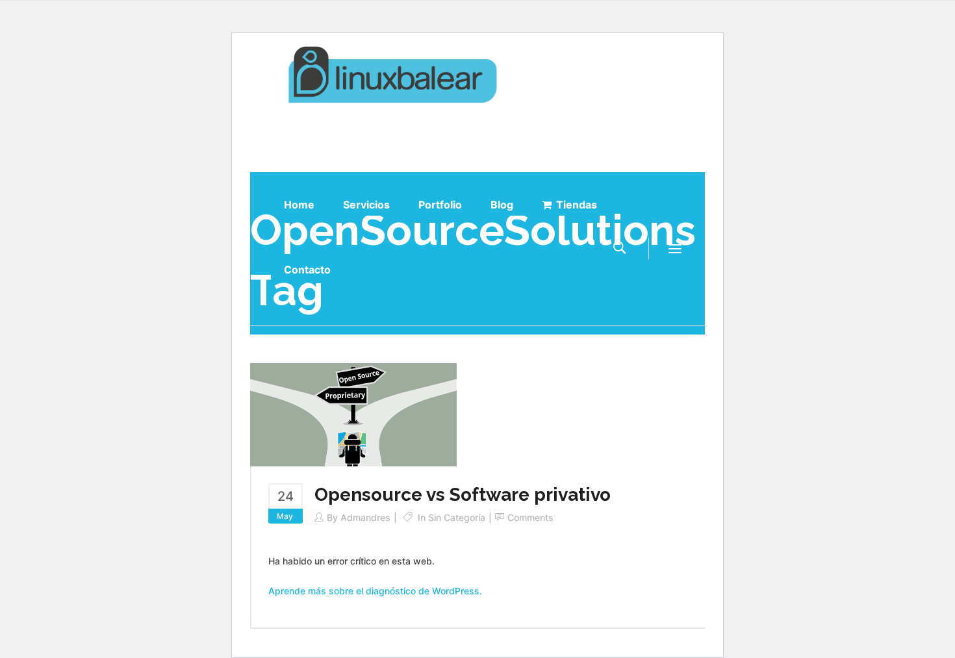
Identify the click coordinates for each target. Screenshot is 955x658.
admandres (365, 517)
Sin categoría (456, 517)
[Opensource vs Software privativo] (353, 413)
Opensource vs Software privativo (462, 494)
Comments (530, 517)
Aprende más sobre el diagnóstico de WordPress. (375, 590)
